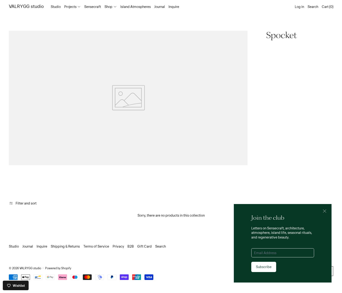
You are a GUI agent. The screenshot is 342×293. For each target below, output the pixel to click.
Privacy (118, 246)
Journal (159, 6)
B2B (130, 246)
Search (160, 246)
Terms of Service (96, 246)
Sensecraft (92, 6)
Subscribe (264, 267)
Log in (299, 6)
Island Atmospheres (135, 6)
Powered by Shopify (58, 268)
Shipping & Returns (65, 246)
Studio (56, 6)
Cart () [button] (327, 6)
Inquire (173, 6)
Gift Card (144, 246)
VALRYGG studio (30, 268)
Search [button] (313, 6)
